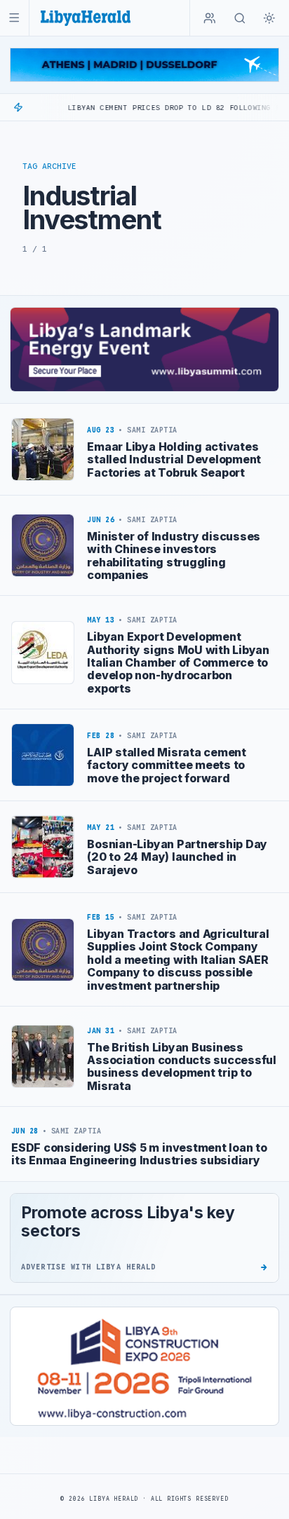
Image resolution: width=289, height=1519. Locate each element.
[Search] (240, 18)
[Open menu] (14, 18)
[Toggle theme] (269, 18)
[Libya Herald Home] (85, 18)
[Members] (210, 18)
